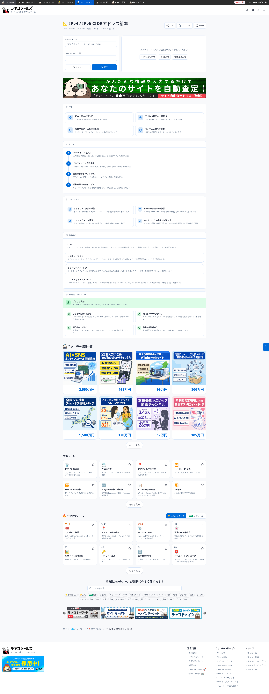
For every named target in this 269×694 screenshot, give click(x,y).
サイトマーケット (225, 661)
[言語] (253, 10)
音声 (111, 599)
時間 (175, 595)
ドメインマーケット (226, 677)
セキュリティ (135, 595)
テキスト (103, 595)
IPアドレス (120, 599)
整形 (164, 599)
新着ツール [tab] (198, 515)
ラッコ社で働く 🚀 (197, 669)
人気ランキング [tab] (178, 515)
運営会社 (193, 665)
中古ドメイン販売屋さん (228, 685)
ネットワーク (115, 595)
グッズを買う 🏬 (196, 673)
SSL (171, 599)
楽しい (186, 599)
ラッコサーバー (224, 669)
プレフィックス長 (73, 53)
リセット (79, 67)
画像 (191, 595)
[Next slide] (204, 88)
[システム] (258, 10)
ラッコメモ (252, 669)
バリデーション (154, 599)
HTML (161, 595)
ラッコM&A (222, 657)
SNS (136, 599)
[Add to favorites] (93, 464)
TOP (65, 629)
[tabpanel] (134, 547)
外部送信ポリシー (197, 661)
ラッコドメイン (224, 673)
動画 (91, 599)
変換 (168, 595)
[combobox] (91, 58)
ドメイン (83, 599)
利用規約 (193, 653)
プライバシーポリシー (199, 657)
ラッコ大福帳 (253, 657)
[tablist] (186, 516)
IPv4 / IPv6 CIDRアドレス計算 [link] (119, 629)
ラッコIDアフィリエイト (228, 681)
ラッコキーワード (225, 665)
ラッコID (221, 653)
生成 (129, 599)
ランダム (200, 595)
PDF (97, 599)
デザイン (183, 595)
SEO (125, 595)
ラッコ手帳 (252, 653)
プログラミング (149, 595)
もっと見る (134, 445)
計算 (104, 599)
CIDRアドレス (71, 39)
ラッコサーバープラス (257, 661)
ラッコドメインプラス (257, 665)
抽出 (143, 599)
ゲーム (178, 599)
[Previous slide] (64, 88)
